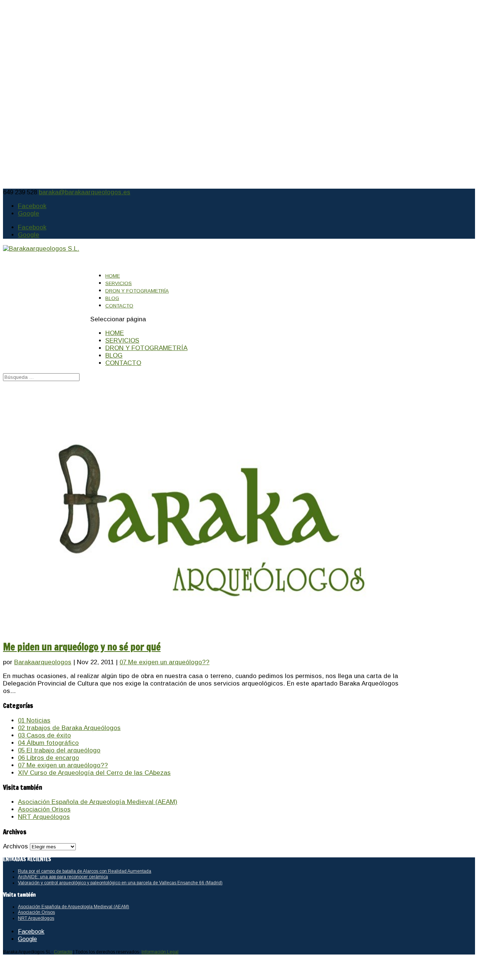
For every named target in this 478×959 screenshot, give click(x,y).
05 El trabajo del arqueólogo (59, 750)
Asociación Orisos (44, 809)
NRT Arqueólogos (44, 816)
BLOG (113, 355)
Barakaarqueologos (42, 662)
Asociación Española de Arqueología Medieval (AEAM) (97, 801)
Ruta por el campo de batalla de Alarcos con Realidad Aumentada (84, 871)
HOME (114, 333)
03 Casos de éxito (44, 735)
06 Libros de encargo (48, 757)
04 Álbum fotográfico (48, 742)
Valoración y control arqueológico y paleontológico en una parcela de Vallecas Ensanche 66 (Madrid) (120, 882)
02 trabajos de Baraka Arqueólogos (69, 727)
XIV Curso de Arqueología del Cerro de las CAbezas (94, 772)
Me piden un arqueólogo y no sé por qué (82, 646)
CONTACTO (119, 306)
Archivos (15, 846)
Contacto (63, 952)
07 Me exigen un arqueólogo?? (164, 662)
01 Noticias (34, 720)
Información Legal (160, 952)
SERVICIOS (122, 340)
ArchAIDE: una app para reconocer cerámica (63, 876)
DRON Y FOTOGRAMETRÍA (137, 291)
